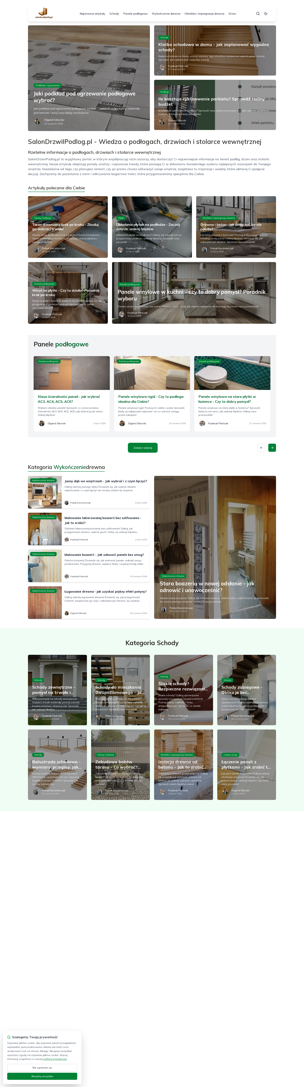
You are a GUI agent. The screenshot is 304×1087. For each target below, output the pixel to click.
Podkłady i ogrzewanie (47, 85)
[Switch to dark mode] (266, 13)
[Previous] (261, 448)
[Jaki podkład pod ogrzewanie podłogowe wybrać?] (89, 78)
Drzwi (232, 13)
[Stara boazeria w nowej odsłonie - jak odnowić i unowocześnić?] (215, 547)
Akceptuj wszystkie (42, 1076)
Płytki (121, 218)
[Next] (272, 448)
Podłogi (164, 92)
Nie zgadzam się (42, 1067)
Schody (114, 13)
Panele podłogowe (135, 13)
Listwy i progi (230, 754)
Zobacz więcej (143, 447)
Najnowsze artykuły (92, 13)
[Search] (258, 13)
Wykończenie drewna (166, 13)
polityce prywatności (55, 1059)
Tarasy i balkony (42, 218)
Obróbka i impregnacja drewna (204, 13)
